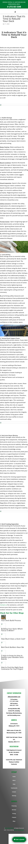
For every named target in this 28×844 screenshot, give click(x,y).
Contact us (3, 605)
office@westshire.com (14, 696)
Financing (14, 806)
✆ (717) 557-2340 (14, 6)
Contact (14, 791)
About (14, 780)
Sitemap (14, 795)
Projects (14, 817)
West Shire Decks (9, 828)
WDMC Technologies (19, 830)
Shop (14, 821)
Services (14, 809)
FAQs (14, 784)
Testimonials (14, 788)
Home (14, 776)
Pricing (14, 813)
